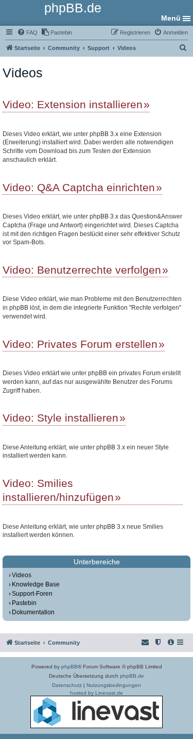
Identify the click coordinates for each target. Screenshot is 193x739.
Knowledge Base (36, 584)
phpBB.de (132, 676)
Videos (21, 575)
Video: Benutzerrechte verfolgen (82, 270)
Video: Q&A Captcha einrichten (79, 187)
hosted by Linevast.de (96, 693)
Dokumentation (33, 612)
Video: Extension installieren (73, 104)
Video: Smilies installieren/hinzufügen (58, 490)
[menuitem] (27, 32)
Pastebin (24, 603)
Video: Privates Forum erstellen (80, 344)
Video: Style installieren (60, 418)
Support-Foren (32, 593)
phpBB (69, 666)
